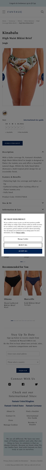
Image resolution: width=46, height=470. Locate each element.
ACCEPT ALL (23, 251)
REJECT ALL (23, 245)
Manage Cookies (23, 239)
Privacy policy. (20, 232)
